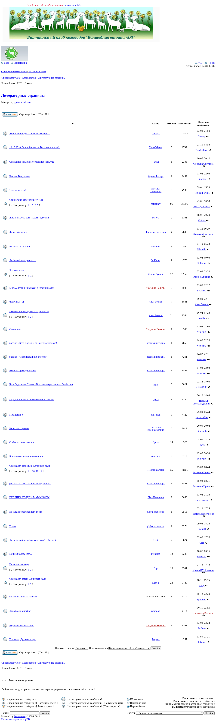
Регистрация (20, 62)
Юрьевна (202, 179)
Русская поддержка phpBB (15, 719)
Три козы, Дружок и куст (22, 639)
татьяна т (155, 203)
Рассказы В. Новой (19, 246)
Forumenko (19, 716)
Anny (201, 585)
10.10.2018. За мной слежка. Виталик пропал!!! (34, 147)
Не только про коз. (19, 428)
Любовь (201, 628)
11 (37, 471)
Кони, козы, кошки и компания (26, 456)
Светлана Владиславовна (155, 428)
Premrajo (155, 553)
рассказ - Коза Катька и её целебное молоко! (33, 343)
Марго (155, 217)
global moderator (22, 102)
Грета (156, 399)
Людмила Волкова (156, 288)
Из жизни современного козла (25, 511)
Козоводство (29, 77)
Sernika (201, 318)
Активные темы (37, 71)
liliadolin (155, 246)
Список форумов (10, 77)
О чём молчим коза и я (21, 442)
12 (41, 471)
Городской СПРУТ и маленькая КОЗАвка (31, 399)
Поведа (156, 133)
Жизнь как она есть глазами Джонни (29, 217)
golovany (155, 456)
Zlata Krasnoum (156, 497)
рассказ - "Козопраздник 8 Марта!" (28, 356)
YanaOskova (155, 147)
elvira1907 (201, 387)
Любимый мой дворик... (22, 260)
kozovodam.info (72, 5)
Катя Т (155, 582)
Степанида (15, 329)
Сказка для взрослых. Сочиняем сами (29, 465)
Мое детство (16, 414)
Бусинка (201, 290)
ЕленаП (201, 529)
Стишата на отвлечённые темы (26, 200)
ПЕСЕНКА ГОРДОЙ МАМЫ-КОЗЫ (29, 497)
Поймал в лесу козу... (20, 553)
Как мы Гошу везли (19, 176)
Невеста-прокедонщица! (22, 370)
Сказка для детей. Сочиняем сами (27, 578)
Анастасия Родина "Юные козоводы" (29, 133)
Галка (156, 161)
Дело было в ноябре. (20, 611)
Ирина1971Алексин (203, 570)
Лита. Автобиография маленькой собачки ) (32, 540)
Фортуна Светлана (203, 163)
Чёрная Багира (156, 176)
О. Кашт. (155, 260)
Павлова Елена (156, 469)
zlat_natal (155, 414)
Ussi (155, 540)
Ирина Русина (155, 274)
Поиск (211, 62)
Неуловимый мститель (21, 625)
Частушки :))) (16, 301)
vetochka (201, 332)
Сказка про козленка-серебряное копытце (31, 161)
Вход (6, 62)
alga (156, 384)
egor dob (201, 599)
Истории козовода (19, 564)
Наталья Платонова (155, 190)
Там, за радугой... (18, 190)
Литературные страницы (51, 77)
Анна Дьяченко (201, 206)
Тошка (12, 526)
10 (33, 471)
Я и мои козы (16, 270)
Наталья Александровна (201, 402)
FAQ (200, 62)
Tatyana (156, 639)
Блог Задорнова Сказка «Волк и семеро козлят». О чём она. (41, 384)
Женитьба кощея (18, 232)
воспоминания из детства (23, 596)
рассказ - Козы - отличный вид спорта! (30, 483)
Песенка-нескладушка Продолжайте (29, 311)
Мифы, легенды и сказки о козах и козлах (31, 288)
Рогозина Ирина (201, 472)
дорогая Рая (201, 417)
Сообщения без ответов (14, 71)
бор (155, 568)
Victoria (202, 220)
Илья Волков (156, 301)
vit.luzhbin (201, 431)
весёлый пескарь (156, 343)
